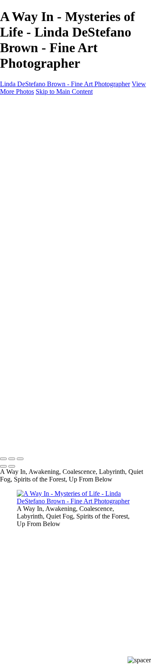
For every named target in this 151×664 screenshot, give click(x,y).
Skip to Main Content (64, 91)
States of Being (54, 150)
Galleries (45, 135)
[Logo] (68, 105)
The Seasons (50, 142)
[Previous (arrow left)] (3, 466)
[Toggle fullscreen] (11, 459)
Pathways (46, 157)
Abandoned (49, 180)
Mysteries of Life (56, 165)
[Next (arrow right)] (11, 466)
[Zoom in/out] (20, 459)
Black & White (53, 173)
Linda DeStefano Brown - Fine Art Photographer (65, 83)
